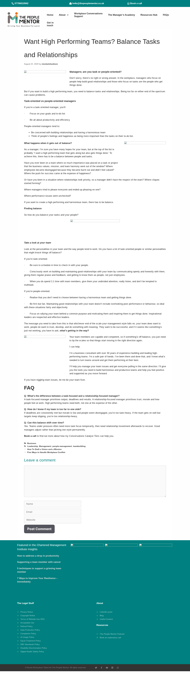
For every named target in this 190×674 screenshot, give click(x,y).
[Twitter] (96, 668)
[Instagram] (118, 668)
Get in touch (50, 24)
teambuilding (79, 446)
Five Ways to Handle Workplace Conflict (46, 452)
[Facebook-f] (101, 668)
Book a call (30, 436)
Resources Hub (148, 15)
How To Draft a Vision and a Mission (44, 449)
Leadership (32, 446)
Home (50, 15)
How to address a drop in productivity (38, 555)
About (62, 15)
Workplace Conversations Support (88, 15)
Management (45, 446)
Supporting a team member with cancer (39, 562)
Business (31, 443)
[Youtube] (107, 668)
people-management (62, 446)
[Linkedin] (112, 668)
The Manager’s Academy (121, 15)
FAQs (166, 15)
